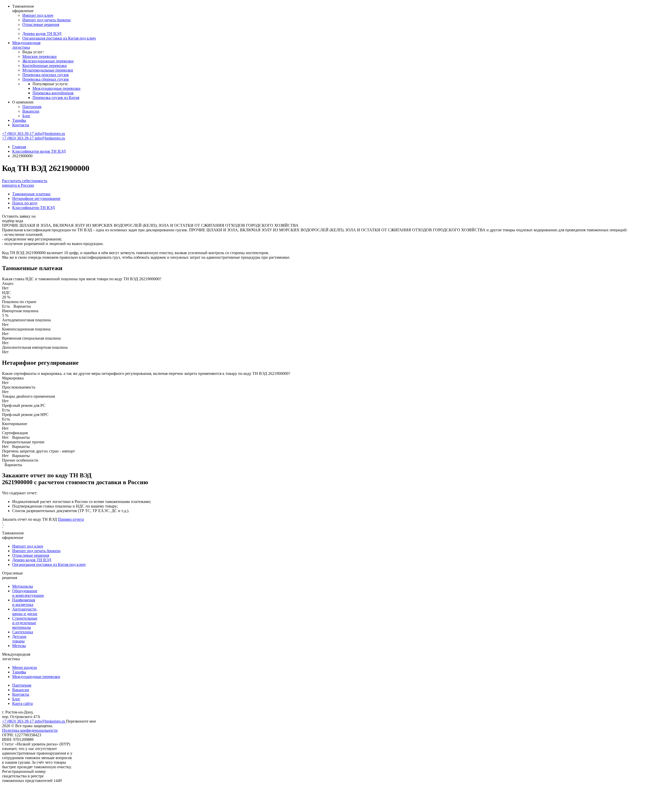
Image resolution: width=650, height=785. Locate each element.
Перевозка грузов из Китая (55, 97)
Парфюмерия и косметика (23, 602)
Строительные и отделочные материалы (24, 623)
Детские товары (19, 638)
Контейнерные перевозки (44, 65)
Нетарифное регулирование (36, 198)
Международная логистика (26, 45)
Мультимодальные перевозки (47, 70)
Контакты (20, 125)
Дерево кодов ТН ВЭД (41, 33)
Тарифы (19, 120)
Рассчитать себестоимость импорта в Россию (24, 183)
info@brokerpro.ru (50, 133)
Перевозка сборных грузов (45, 79)
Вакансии (30, 111)
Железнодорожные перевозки (48, 61)
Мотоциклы (22, 586)
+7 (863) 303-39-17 (18, 133)
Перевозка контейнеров (53, 93)
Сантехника (22, 632)
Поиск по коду (25, 203)
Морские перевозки (39, 56)
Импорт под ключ (37, 15)
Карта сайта (22, 703)
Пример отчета (71, 519)
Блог (26, 116)
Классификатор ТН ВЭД (33, 207)
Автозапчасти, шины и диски (24, 611)
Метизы (19, 645)
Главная (19, 147)
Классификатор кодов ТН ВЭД (39, 151)
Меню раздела (24, 667)
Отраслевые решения (40, 24)
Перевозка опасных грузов (45, 75)
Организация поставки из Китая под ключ (59, 38)
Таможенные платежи (31, 194)
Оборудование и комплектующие (28, 593)
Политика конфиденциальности (30, 730)
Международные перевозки (56, 88)
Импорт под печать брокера (46, 20)
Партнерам (31, 106)
